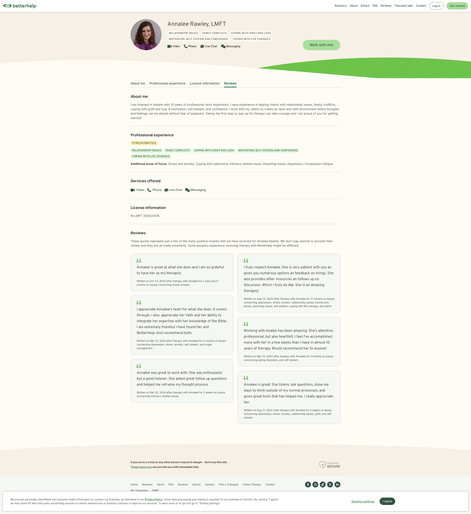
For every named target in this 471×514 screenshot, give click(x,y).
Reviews (230, 84)
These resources (141, 466)
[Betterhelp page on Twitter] (329, 487)
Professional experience (167, 84)
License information (205, 84)
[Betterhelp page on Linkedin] (336, 487)
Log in (436, 6)
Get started (457, 6)
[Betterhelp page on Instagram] (314, 487)
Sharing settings (363, 501)
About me (138, 84)
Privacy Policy (153, 499)
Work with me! (321, 45)
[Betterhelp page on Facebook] (307, 487)
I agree (387, 501)
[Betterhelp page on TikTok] (322, 487)
